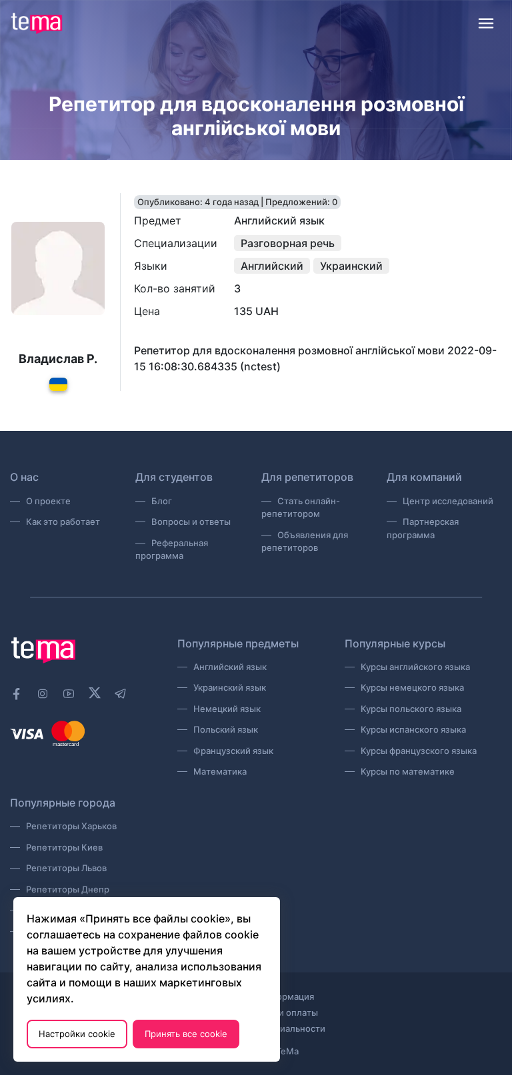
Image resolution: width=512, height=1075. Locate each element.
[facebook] (16, 694)
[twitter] (94, 692)
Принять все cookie (186, 1033)
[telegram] (120, 694)
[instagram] (42, 694)
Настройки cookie (77, 1033)
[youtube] (68, 694)
